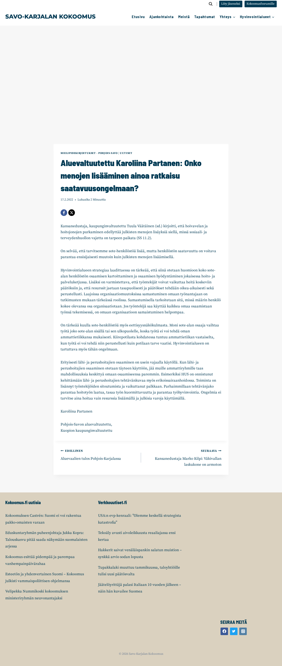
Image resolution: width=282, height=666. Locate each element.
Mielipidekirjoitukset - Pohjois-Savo (89, 153)
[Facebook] (64, 212)
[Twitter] (233, 631)
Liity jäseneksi (230, 4)
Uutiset (126, 153)
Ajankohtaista (161, 16)
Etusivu (138, 16)
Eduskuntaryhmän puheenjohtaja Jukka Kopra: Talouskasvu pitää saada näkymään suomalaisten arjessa (46, 539)
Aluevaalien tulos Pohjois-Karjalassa (91, 455)
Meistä (184, 16)
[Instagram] (243, 631)
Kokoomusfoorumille (261, 4)
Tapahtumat (204, 16)
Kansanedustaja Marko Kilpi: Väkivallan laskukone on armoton (188, 458)
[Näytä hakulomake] (211, 4)
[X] (71, 212)
